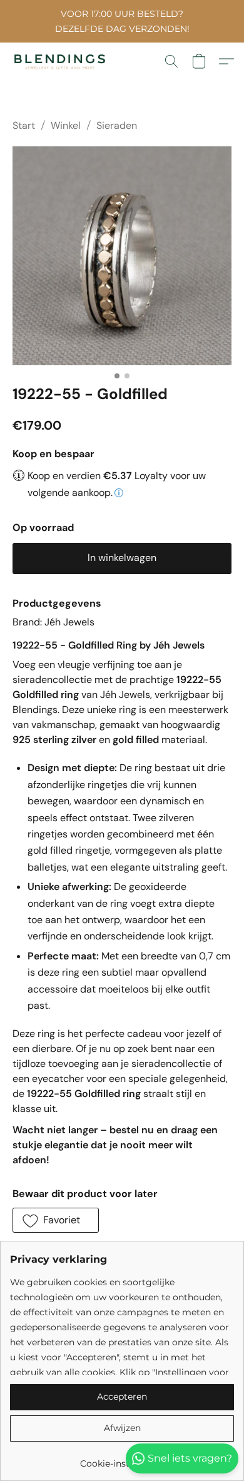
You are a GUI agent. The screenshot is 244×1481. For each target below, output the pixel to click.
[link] (122, 1459)
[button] (62, 61)
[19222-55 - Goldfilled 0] (122, 255)
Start (24, 125)
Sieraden (116, 125)
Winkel (66, 125)
